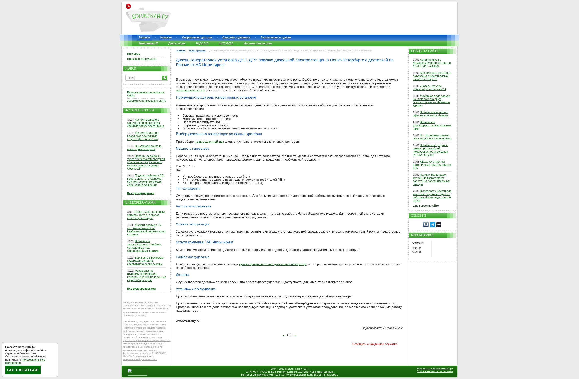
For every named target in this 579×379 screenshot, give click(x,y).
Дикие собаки (177, 43)
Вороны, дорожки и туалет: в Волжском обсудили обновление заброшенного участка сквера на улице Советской (146, 162)
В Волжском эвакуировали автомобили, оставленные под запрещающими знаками (144, 246)
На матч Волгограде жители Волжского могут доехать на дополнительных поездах (431, 179)
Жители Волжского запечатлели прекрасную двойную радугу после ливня (145, 123)
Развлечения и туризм (276, 37)
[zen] (438, 226)
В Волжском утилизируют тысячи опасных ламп (432, 125)
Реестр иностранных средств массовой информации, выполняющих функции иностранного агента (144, 330)
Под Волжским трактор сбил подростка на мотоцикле (432, 137)
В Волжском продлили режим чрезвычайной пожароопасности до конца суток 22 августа (430, 150)
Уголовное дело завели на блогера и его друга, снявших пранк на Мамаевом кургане (431, 100)
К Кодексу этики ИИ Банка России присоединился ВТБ (432, 165)
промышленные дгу (190, 90)
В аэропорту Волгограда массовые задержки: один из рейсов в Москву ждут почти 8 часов (432, 196)
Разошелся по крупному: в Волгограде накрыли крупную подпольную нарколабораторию (146, 275)
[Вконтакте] (426, 226)
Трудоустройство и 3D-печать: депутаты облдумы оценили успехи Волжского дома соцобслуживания (145, 180)
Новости (166, 37)
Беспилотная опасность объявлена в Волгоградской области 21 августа (432, 76)
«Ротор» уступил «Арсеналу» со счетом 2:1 (429, 87)
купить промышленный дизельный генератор (272, 264)
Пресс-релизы (197, 50)
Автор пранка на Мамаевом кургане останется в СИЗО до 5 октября (432, 63)
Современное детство (197, 37)
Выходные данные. (323, 371)
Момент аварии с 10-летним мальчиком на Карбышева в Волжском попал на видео (146, 229)
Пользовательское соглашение (435, 371)
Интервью (133, 53)
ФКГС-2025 (226, 43)
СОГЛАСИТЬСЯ (23, 370)
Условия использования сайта (146, 100)
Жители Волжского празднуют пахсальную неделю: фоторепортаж (143, 136)
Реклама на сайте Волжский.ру (435, 368)
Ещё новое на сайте (426, 205)
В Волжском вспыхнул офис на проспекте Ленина (430, 114)
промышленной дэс (209, 141)
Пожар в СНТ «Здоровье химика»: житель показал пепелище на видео (146, 215)
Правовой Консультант (142, 58)
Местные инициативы (258, 43)
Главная (144, 37)
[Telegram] (432, 226)
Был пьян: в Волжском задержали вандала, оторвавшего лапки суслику (145, 261)
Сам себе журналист (236, 37)
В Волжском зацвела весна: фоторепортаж (144, 147)
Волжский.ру (294, 368)
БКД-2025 (202, 43)
